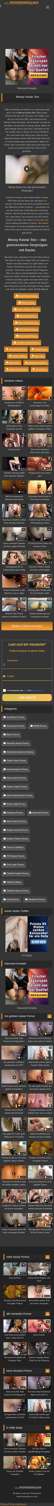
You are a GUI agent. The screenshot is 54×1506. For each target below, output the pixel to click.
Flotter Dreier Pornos (16, 760)
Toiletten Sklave (14, 882)
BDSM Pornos (40, 726)
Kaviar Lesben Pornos (17, 786)
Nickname (12, 660)
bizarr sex (38, 356)
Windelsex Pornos (36, 899)
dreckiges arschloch (37, 362)
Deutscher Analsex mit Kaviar (20, 752)
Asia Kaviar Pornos (15, 726)
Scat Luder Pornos (27, 336)
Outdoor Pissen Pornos (17, 838)
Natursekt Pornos (40, 812)
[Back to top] (45, 1497)
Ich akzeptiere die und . (25, 690)
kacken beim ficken (18, 369)
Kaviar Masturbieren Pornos (19, 795)
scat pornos (40, 369)
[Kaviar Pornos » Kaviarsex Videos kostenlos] (22, 3)
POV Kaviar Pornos (28, 329)
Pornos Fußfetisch (15, 847)
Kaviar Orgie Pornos (16, 804)
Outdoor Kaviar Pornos (17, 830)
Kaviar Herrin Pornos (16, 778)
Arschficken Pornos (28, 296)
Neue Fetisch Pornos (27, 322)
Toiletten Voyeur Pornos (17, 890)
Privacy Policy (7, 1504)
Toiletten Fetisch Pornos (28, 342)
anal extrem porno (17, 349)
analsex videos (18, 356)
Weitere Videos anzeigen (27, 625)
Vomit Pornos (13, 899)
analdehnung (40, 349)
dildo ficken (14, 362)
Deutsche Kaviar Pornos (18, 743)
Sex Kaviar (43, 223)
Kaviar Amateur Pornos (27, 309)
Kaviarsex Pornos (28, 316)
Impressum (20, 1504)
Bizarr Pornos (28, 302)
